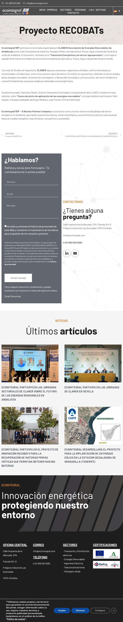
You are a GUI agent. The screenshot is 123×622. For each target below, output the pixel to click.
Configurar (100, 610)
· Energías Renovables (74, 559)
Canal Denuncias (12, 296)
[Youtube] (75, 253)
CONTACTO (73, 12)
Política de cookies (16, 619)
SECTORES (66, 9)
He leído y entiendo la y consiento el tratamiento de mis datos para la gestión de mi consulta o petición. (31, 230)
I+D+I (91, 9)
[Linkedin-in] (66, 253)
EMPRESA (52, 9)
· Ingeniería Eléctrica (73, 563)
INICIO (42, 9)
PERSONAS (80, 9)
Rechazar (80, 610)
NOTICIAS (101, 9)
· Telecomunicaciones (74, 567)
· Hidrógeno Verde (71, 571)
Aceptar (62, 610)
